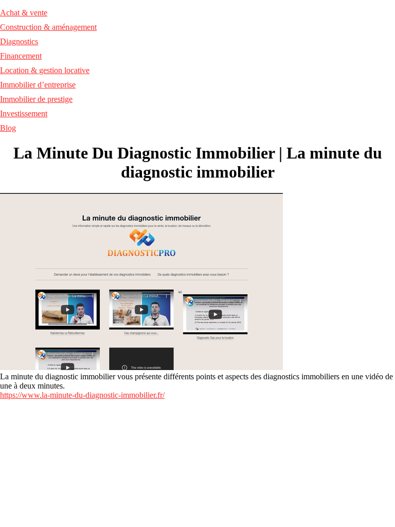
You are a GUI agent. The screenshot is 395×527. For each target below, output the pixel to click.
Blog (8, 128)
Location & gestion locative (44, 70)
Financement (21, 55)
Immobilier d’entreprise (38, 84)
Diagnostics (19, 41)
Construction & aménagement (48, 27)
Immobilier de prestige (36, 99)
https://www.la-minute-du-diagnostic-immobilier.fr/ (82, 395)
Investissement (23, 113)
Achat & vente (23, 12)
